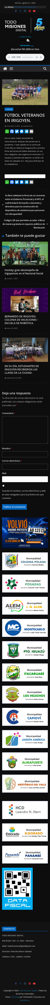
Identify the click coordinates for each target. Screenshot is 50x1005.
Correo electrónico (12, 460)
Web (4, 473)
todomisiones (28, 126)
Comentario (8, 413)
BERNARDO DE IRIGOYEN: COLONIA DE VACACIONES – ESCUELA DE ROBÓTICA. (21, 320)
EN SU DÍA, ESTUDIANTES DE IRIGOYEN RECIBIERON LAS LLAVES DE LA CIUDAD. (22, 369)
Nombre (7, 448)
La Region (9, 109)
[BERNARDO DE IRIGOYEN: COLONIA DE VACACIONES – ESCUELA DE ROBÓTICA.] (25, 289)
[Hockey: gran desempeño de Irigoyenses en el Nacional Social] (25, 243)
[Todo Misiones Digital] (5, 68)
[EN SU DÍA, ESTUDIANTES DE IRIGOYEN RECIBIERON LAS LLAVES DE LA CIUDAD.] (25, 339)
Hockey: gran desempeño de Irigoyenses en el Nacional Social (24, 271)
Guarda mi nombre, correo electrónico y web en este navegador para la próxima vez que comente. (24, 494)
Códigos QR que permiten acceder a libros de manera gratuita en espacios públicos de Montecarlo (24, 224)
